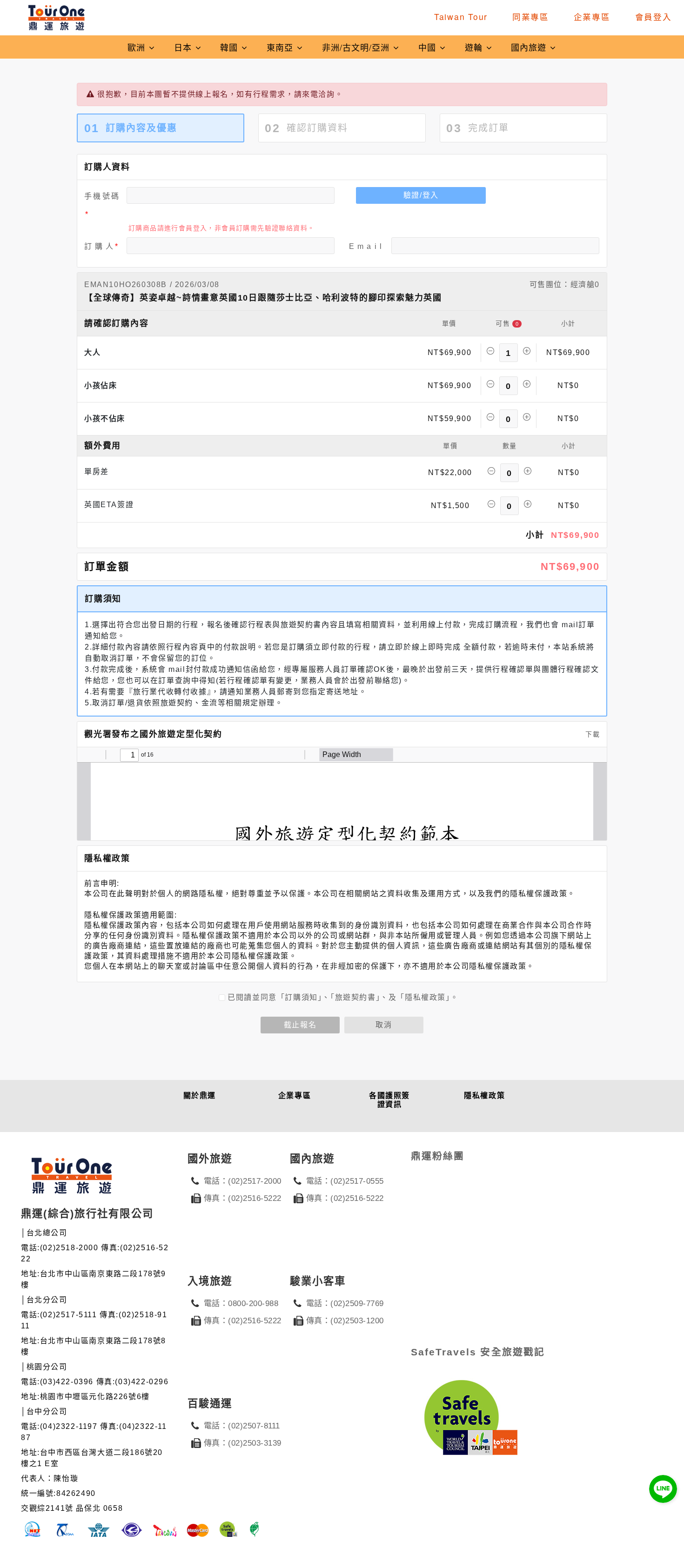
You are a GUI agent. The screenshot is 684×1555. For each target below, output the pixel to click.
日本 (184, 47)
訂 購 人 (99, 246)
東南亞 (281, 47)
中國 (428, 47)
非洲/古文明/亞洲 (357, 47)
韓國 (230, 47)
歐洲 (137, 47)
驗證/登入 (421, 195)
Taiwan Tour (461, 16)
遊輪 (475, 47)
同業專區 (530, 16)
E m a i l (365, 246)
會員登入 (653, 16)
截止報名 (300, 1025)
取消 (384, 1025)
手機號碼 (102, 196)
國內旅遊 (530, 47)
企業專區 (592, 16)
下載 (591, 734)
